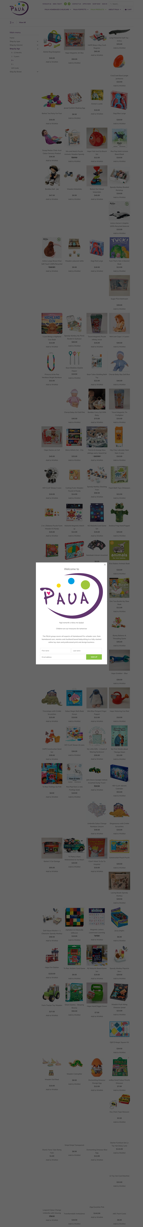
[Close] (105, 564)
